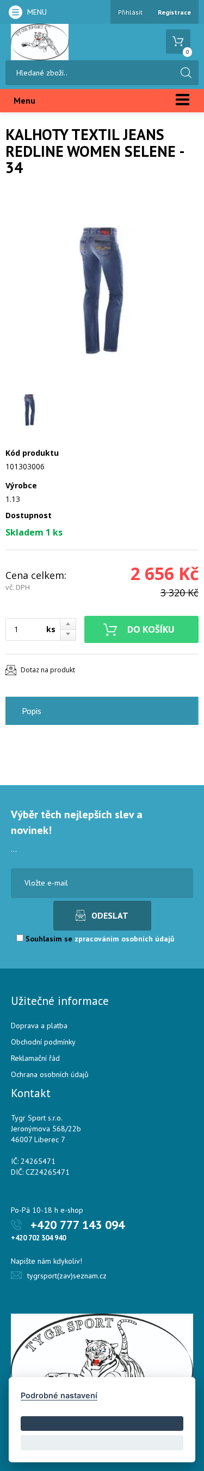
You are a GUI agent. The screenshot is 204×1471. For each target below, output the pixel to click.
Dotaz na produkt (48, 669)
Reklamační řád (35, 1058)
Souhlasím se (99, 939)
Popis (31, 710)
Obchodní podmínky (43, 1042)
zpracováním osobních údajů (125, 939)
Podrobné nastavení (59, 1395)
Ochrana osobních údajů (50, 1074)
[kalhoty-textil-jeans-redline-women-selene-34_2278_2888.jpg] (102, 290)
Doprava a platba (39, 1025)
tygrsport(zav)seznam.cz (67, 1276)
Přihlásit (130, 12)
